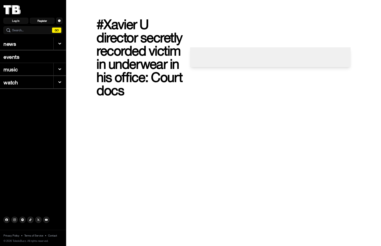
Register (42, 20)
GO (57, 30)
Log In (15, 20)
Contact (52, 235)
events (12, 56)
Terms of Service (33, 235)
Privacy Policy (11, 235)
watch (11, 82)
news (10, 43)
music (11, 69)
